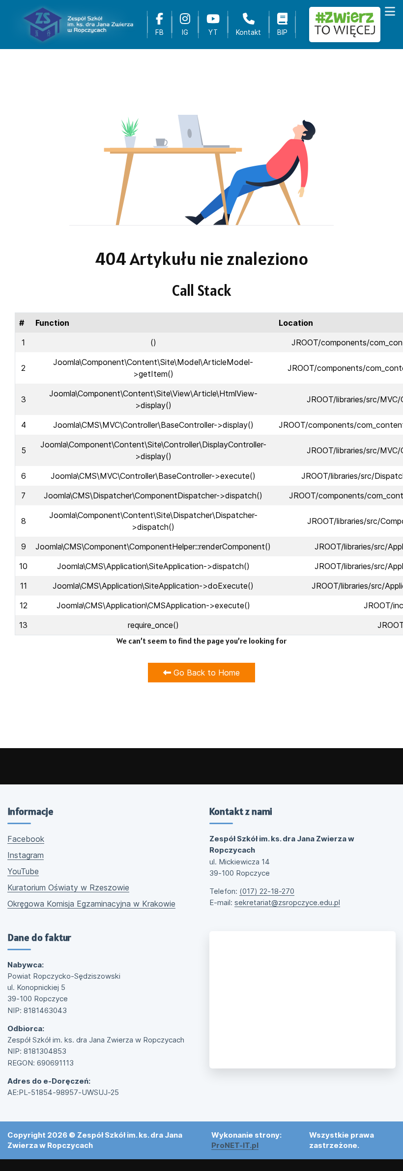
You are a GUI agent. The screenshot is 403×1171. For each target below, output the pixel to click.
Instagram (25, 855)
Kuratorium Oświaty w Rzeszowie (68, 887)
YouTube (23, 871)
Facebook (25, 839)
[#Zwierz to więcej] (344, 25)
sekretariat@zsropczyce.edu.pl (287, 902)
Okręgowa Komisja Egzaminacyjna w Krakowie (91, 904)
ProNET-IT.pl (235, 1145)
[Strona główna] (78, 24)
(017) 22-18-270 (266, 891)
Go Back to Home (205, 672)
